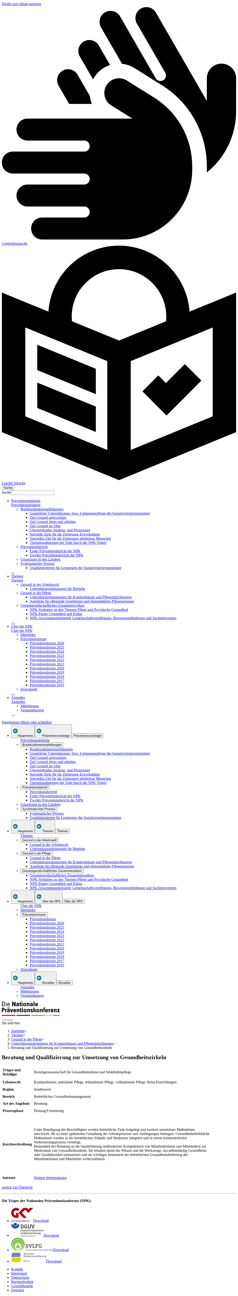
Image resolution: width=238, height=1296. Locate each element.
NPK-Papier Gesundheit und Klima (56, 614)
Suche (6, 492)
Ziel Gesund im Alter (45, 526)
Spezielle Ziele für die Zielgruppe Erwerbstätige (65, 534)
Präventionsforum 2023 (47, 656)
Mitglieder (28, 635)
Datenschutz (20, 1277)
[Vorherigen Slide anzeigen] (4, 1020)
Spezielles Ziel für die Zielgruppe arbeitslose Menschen (70, 538)
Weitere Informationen (50, 1178)
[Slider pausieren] (7, 1020)
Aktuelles (18, 698)
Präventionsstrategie (25, 501)
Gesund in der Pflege (35, 593)
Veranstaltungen (32, 710)
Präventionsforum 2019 (47, 672)
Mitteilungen (29, 706)
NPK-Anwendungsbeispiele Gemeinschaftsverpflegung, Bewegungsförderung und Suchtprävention (103, 618)
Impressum (19, 1273)
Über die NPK (22, 626)
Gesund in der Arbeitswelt (39, 584)
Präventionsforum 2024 (47, 651)
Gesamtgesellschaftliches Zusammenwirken (52, 605)
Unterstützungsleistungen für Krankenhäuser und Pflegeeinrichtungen (81, 597)
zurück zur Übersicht (17, 1187)
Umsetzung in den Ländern (40, 559)
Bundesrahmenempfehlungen (41, 509)
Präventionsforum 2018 (47, 677)
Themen (17, 576)
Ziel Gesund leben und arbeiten (53, 522)
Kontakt (17, 1269)
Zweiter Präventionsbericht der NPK (56, 555)
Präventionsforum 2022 (47, 660)
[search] (8, 487)
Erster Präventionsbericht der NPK (55, 551)
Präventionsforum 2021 (47, 664)
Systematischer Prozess (37, 564)
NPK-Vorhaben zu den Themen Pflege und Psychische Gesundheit (79, 610)
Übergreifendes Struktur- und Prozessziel (60, 530)
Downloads (28, 689)
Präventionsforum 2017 (47, 681)
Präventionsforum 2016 (47, 685)
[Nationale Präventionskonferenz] (31, 1015)
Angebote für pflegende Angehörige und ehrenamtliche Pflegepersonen (82, 601)
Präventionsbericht (34, 547)
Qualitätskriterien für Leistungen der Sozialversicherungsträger (75, 568)
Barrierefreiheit (22, 1282)
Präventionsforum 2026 (47, 643)
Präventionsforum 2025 (47, 647)
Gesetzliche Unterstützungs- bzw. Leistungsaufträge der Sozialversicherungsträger (90, 513)
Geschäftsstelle (22, 1286)
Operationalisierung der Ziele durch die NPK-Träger (68, 543)
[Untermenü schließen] (13, 573)
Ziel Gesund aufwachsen (48, 517)
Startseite (17, 1031)
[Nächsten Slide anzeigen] (11, 1020)
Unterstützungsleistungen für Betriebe (57, 589)
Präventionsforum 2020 (47, 668)
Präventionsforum (33, 639)
